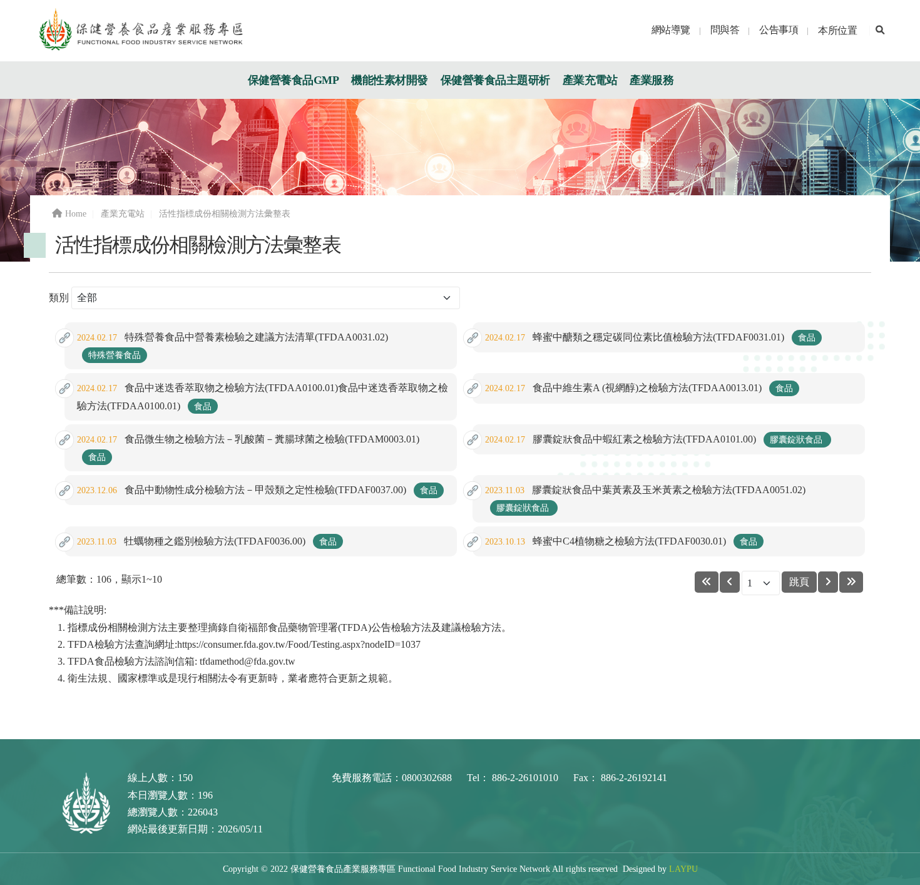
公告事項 (778, 29)
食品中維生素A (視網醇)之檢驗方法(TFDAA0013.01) (639, 387)
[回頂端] (898, 871)
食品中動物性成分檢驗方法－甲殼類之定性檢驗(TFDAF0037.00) (257, 489)
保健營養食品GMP (293, 80)
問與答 (725, 29)
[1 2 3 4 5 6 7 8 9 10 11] (760, 583)
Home (75, 213)
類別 (59, 297)
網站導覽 (671, 29)
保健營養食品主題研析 (495, 80)
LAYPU (683, 869)
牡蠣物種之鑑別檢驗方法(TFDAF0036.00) (207, 541)
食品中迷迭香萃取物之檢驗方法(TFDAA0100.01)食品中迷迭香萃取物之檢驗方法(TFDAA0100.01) (262, 396)
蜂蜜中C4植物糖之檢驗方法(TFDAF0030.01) (621, 541)
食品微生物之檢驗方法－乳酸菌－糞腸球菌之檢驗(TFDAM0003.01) (248, 448)
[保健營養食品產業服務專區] (140, 30)
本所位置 (837, 30)
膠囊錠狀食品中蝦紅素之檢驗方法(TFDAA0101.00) (655, 439)
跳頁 (799, 581)
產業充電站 (590, 80)
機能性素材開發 (389, 80)
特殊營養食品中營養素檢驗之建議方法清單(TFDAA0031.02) (232, 346)
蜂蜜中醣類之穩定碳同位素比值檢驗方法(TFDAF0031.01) (650, 337)
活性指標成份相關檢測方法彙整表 (224, 213)
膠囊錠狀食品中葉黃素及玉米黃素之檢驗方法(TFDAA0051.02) (645, 498)
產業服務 (651, 80)
